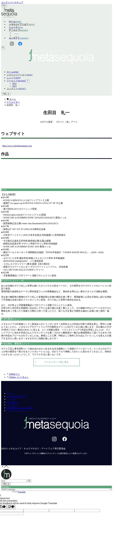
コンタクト (12, 402)
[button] (56, 56)
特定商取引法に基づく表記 (20, 408)
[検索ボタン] (3, 47)
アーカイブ (12, 405)
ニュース (11, 399)
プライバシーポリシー (18, 410)
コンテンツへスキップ (12, 2)
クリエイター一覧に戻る (56, 362)
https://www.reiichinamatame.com (17, 146)
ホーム (10, 393)
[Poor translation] (11, 507)
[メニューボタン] (4, 5)
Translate (21, 492)
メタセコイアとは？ (16, 396)
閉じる (6, 94)
